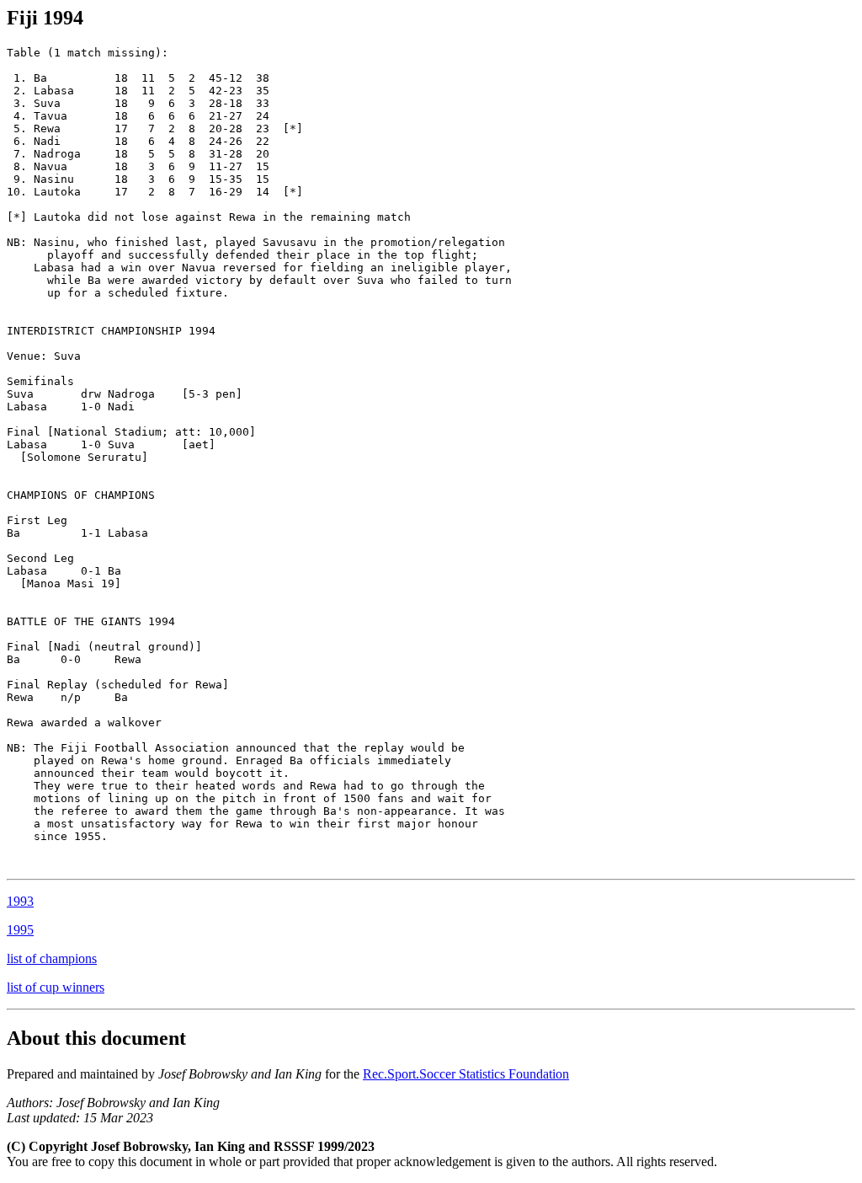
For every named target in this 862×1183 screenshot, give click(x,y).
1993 (20, 901)
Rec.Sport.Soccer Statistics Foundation (466, 1074)
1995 (20, 930)
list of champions (52, 958)
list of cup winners (55, 987)
